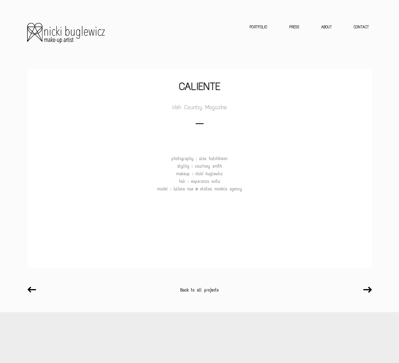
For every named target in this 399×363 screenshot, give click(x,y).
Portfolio (258, 27)
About (326, 27)
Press (294, 27)
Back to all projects (199, 290)
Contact (361, 27)
